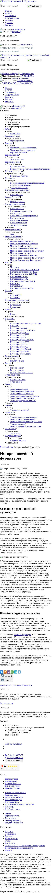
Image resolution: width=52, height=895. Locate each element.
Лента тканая (15, 213)
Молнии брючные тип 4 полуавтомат (26, 260)
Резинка (8, 363)
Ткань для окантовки (19, 389)
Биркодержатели (12, 136)
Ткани (7, 384)
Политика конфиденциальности (19, 848)
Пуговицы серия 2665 (19, 337)
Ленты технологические (15, 793)
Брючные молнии (12, 795)
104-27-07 (15, 755)
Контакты (9, 25)
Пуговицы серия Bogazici (21, 349)
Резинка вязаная (17, 368)
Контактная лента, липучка (17, 190)
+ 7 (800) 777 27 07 (25, 48)
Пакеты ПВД (15, 295)
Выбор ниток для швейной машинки (16, 685)
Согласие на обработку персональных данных (25, 845)
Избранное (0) (19, 29)
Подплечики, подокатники (16, 300)
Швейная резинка (12, 809)
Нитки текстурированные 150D (23, 272)
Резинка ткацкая (17, 370)
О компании (10, 16)
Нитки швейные (12, 802)
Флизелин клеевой (18, 424)
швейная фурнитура (22, 635)
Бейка (7, 129)
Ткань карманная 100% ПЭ (21, 393)
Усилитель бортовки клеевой (22, 150)
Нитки (8, 262)
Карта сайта (10, 843)
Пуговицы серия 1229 (19, 333)
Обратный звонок (24, 45)
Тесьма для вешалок (18, 225)
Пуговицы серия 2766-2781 (22, 340)
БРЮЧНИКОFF (27, 76)
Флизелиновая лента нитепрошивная (26, 422)
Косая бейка (15, 134)
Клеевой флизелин (13, 783)
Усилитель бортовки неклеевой (23, 148)
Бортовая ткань (11, 779)
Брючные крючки (12, 162)
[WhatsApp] (12, 672)
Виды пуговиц (6, 703)
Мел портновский (13, 230)
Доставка (9, 23)
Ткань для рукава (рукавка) (22, 391)
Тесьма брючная (17, 159)
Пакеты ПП (15, 297)
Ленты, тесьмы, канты (14, 204)
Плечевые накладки (13, 800)
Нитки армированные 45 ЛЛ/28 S (24, 269)
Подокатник (15, 305)
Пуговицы (9, 319)
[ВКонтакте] (1, 672)
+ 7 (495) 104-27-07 (8, 48)
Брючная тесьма (12, 155)
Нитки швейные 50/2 (19, 279)
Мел (12, 234)
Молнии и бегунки (13, 237)
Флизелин (9, 412)
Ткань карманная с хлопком (22, 398)
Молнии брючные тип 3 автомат (24, 248)
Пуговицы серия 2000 (19, 335)
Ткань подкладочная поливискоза (24, 396)
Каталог (8, 13)
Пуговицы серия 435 (19, 347)
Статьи (10, 447)
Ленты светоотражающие (21, 211)
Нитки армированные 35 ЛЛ (22, 281)
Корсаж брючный (12, 197)
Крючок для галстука (14, 171)
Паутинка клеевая (17, 379)
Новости (8, 850)
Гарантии (9, 20)
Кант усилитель (17, 218)
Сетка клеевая (16, 382)
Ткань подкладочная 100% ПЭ (23, 401)
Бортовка (9, 143)
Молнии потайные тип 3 (20, 246)
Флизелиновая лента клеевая (22, 419)
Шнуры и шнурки (13, 436)
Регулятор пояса (12, 356)
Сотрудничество (12, 18)
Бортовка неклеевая (18, 152)
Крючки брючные (17, 166)
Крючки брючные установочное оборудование (30, 169)
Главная (8, 11)
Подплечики (15, 307)
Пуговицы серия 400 (19, 344)
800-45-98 (15, 758)
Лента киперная (17, 208)
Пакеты (8, 290)
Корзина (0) (17, 32)
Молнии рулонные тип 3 (20, 253)
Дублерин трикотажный (20, 185)
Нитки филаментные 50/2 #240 (23, 274)
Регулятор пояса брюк (14, 823)
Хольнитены (10, 429)
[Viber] (8, 672)
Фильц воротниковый (19, 410)
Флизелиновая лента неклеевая (23, 417)
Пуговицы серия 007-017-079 (22, 330)
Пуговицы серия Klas (19, 351)
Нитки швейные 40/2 (19, 276)
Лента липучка (16, 194)
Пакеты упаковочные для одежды (19, 804)
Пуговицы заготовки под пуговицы (25, 323)
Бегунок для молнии (14, 797)
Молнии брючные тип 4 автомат (24, 255)
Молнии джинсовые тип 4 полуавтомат (27, 258)
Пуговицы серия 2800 (19, 342)
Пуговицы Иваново (18, 328)
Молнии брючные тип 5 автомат (24, 244)
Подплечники (11, 781)
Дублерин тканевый (19, 187)
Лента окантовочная (19, 220)
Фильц (8, 405)
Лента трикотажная (18, 223)
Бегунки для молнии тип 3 (21, 241)
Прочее (8, 309)
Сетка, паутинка (12, 375)
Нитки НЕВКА (16, 286)
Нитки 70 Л (15, 283)
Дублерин (9, 178)
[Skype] (15, 672)
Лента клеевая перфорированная (24, 216)
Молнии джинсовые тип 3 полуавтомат (27, 251)
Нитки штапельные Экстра (21, 288)
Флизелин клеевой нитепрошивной (25, 426)
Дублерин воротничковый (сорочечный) (27, 183)
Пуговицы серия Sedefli (20, 354)
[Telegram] (19, 672)
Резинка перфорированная (21, 372)
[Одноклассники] (5, 672)
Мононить (14, 267)
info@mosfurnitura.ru (20, 78)
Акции (8, 676)
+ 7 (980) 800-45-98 (25, 83)
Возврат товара (11, 838)
